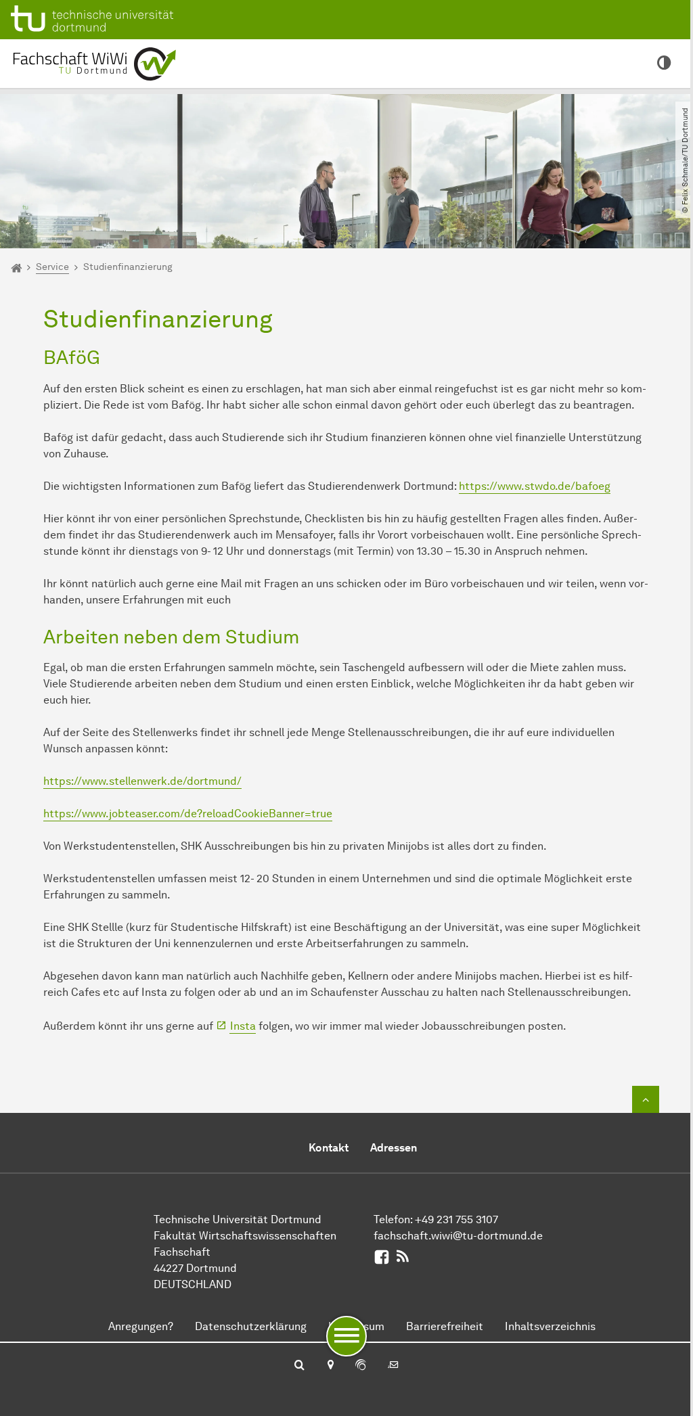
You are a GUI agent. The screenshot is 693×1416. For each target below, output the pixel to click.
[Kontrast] (664, 63)
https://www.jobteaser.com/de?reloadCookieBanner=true (187, 813)
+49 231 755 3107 (456, 1219)
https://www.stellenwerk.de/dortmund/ (142, 781)
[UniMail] (393, 1366)
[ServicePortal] (360, 1366)
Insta (243, 1026)
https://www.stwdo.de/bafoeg (534, 486)
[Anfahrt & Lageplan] (329, 1366)
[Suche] (299, 1366)
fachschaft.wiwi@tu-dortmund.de (458, 1235)
